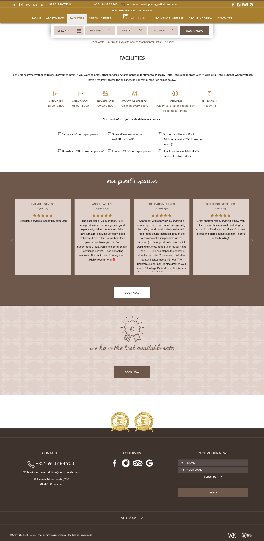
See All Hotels (60, 4)
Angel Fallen (102, 204)
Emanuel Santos (42, 204)
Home (36, 18)
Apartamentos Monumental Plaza (132, 10)
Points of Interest (169, 18)
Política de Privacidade (80, 534)
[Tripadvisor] (245, 4)
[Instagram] (238, 4)
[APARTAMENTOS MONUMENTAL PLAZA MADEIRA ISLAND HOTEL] (133, 18)
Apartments (55, 18)
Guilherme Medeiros (220, 204)
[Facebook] (232, 4)
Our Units (113, 41)
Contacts (224, 18)
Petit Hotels (97, 41)
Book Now (194, 30)
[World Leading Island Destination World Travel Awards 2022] (144, 422)
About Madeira (200, 18)
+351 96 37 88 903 (105, 4)
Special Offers (100, 18)
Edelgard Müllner (161, 204)
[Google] (251, 4)
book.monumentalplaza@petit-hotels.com (151, 4)
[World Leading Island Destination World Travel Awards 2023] (120, 422)
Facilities (77, 18)
